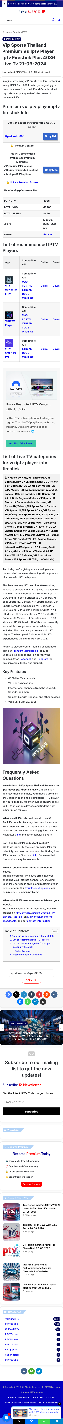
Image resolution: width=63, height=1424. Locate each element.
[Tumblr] (31, 994)
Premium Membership (25, 650)
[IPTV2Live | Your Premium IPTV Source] (31, 11)
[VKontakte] (54, 994)
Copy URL (31, 980)
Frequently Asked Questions (27, 954)
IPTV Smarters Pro (10, 352)
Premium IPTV (20, 32)
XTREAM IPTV (12, 1329)
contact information (39, 920)
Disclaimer (50, 1397)
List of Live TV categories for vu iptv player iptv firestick (32, 945)
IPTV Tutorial (11, 1334)
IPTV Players (11, 1339)
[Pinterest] (39, 994)
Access (47, 234)
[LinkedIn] (24, 994)
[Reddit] (46, 994)
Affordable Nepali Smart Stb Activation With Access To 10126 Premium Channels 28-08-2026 (29, 1035)
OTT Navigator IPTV (11, 289)
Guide (44, 285)
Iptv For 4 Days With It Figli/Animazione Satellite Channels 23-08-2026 (37, 1268)
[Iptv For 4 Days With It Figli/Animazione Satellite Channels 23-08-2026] (11, 1272)
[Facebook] (8, 994)
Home (7, 32)
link (18, 834)
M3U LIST (27, 298)
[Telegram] (35, 1001)
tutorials (17, 916)
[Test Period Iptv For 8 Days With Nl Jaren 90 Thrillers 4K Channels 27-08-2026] (11, 1212)
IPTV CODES (11, 1324)
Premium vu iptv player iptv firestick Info (33, 936)
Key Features (24, 951)
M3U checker (35, 916)
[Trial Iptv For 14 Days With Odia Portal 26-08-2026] (11, 1232)
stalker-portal (12, 1354)
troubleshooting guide (38, 888)
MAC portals (23, 912)
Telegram (42, 658)
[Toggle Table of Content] (53, 931)
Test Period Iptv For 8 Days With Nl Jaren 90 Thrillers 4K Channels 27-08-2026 (41, 1208)
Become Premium (31, 1184)
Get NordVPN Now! (21, 443)
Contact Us (37, 1397)
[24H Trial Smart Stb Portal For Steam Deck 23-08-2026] (11, 1252)
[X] (16, 994)
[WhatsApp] (28, 1001)
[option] (31, 1027)
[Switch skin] (53, 19)
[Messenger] (20, 1001)
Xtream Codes (39, 912)
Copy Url (50, 136)
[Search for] (59, 19)
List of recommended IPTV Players (30, 939)
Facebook (25, 658)
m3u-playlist (11, 1349)
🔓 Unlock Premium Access (22, 182)
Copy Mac (51, 170)
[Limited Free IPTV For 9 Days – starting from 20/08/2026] (11, 1292)
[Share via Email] (43, 1001)
